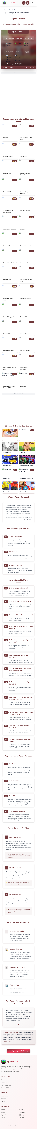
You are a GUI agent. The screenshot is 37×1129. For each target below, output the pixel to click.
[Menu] (32, 3)
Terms (3, 1101)
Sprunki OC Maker (6, 1088)
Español (3, 1112)
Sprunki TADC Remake (10, 1032)
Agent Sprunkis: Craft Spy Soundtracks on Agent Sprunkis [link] (17, 13)
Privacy (3, 1098)
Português (22, 1112)
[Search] (24, 3)
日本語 (21, 1109)
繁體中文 (21, 1115)
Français (21, 1117)
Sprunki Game (13, 10)
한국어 (3, 1117)
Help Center (4, 1096)
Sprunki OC (7, 1042)
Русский (3, 1115)
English (3, 1109)
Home (5, 10)
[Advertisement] (18, 92)
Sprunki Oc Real (6, 1085)
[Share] (33, 67)
